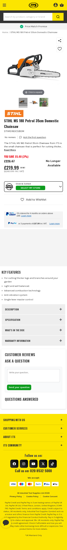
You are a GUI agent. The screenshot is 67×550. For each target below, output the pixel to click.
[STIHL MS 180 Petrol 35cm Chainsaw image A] (44, 103)
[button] (4, 4)
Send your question (19, 387)
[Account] (56, 4)
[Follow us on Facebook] (14, 464)
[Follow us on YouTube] (33, 464)
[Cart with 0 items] (62, 4)
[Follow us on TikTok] (53, 464)
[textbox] (33, 375)
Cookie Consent (50, 496)
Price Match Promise (36, 26)
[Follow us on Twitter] (43, 464)
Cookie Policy (32, 496)
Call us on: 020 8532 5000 (33, 470)
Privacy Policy (16, 496)
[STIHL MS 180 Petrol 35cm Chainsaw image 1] (33, 103)
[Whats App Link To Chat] (16, 521)
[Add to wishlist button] (59, 49)
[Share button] (59, 40)
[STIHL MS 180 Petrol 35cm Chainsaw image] (23, 103)
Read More (10, 150)
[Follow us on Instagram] (24, 464)
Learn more (26, 216)
